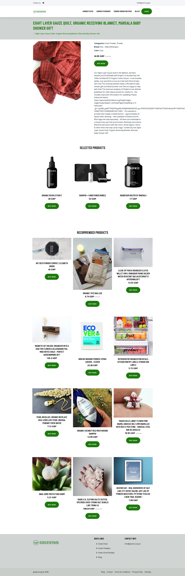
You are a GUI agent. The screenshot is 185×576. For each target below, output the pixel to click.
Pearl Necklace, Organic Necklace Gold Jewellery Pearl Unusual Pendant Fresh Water (52, 420)
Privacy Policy (137, 572)
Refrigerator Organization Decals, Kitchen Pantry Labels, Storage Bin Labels (133, 362)
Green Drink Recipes (123, 11)
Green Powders (103, 11)
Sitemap (148, 572)
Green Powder (110, 43)
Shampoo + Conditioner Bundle (92, 195)
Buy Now (101, 63)
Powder (120, 43)
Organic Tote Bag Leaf (92, 293)
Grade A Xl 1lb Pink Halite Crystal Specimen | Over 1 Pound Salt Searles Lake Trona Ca (92, 502)
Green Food (88, 11)
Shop (146, 11)
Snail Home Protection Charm (52, 494)
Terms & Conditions (122, 572)
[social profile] (43, 3)
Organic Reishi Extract (52, 195)
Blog (137, 11)
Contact (110, 572)
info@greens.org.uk (143, 3)
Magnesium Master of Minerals (133, 195)
